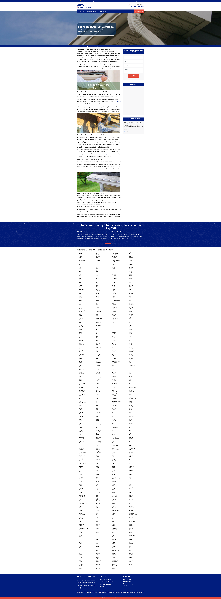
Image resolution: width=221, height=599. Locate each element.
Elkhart (97, 271)
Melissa (113, 368)
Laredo (113, 272)
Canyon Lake (81, 423)
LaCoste (97, 561)
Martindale (114, 350)
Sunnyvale (130, 419)
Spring (130, 397)
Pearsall (113, 492)
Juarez (97, 509)
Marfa (113, 341)
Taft (129, 424)
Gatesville (97, 352)
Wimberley (131, 543)
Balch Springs (81, 308)
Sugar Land (131, 413)
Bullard (80, 398)
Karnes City (98, 513)
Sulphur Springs (131, 416)
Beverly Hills (81, 344)
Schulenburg (131, 328)
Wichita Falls (131, 533)
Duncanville (81, 562)
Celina (80, 434)
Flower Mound (98, 311)
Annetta (80, 285)
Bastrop (80, 319)
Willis (129, 538)
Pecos (113, 498)
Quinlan (113, 556)
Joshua (97, 506)
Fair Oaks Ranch (99, 290)
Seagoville (130, 333)
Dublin (80, 560)
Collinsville (81, 478)
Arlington (80, 294)
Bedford (80, 329)
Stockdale (130, 409)
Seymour (130, 347)
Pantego (113, 484)
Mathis (113, 352)
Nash (113, 416)
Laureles (113, 279)
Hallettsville (98, 393)
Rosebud (130, 283)
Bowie (80, 366)
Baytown (80, 325)
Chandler (80, 440)
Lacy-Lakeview (98, 562)
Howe (97, 455)
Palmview (114, 474)
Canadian (81, 416)
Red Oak (113, 567)
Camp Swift (81, 415)
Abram (80, 254)
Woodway (130, 558)
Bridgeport (81, 380)
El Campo (97, 261)
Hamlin (97, 398)
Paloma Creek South (116, 478)
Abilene (80, 253)
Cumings (80, 521)
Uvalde (130, 467)
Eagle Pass (81, 565)
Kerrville (97, 528)
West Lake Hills (131, 506)
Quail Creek (114, 551)
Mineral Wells (114, 388)
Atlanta (80, 299)
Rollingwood (131, 278)
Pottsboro (114, 538)
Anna (80, 283)
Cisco (80, 456)
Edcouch (97, 252)
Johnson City (98, 500)
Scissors (130, 329)
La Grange (98, 546)
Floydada (97, 312)
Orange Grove (114, 460)
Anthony (80, 288)
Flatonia (97, 307)
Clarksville (81, 460)
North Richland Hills (115, 438)
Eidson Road (98, 260)
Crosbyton (81, 513)
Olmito (113, 452)
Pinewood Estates (115, 510)
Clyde (80, 471)
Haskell (97, 404)
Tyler (129, 462)
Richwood (130, 261)
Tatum (130, 428)
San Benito (131, 305)
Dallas (80, 527)
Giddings (97, 357)
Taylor (130, 430)
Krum (97, 540)
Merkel (113, 375)
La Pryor (97, 556)
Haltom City (98, 395)
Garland (97, 351)
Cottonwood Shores (83, 503)
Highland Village (98, 431)
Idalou (97, 473)
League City (114, 282)
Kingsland (97, 532)
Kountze (97, 538)
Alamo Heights (82, 260)
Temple (130, 434)
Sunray (130, 420)
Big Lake (80, 347)
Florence (97, 308)
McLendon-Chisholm (116, 361)
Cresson (80, 509)
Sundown (130, 417)
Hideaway (97, 428)
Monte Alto (114, 397)
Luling (113, 323)
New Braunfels (115, 427)
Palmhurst (114, 473)
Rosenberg (131, 285)
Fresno (97, 332)
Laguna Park (98, 567)
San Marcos (131, 314)
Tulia (129, 459)
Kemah (97, 520)
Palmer (113, 471)
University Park (131, 466)
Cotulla (80, 504)
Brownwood (81, 388)
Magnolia (114, 332)
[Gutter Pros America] (84, 5)
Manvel (113, 339)
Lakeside (113, 264)
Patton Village (114, 489)
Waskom (130, 491)
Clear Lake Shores (82, 463)
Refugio (130, 252)
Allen (80, 267)
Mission (113, 390)
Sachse (130, 297)
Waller (130, 488)
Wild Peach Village (132, 535)
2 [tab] (112, 243)
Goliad (97, 366)
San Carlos (131, 307)
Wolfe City (130, 550)
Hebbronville (98, 410)
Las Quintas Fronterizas (116, 276)
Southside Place (132, 391)
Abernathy (81, 252)
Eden (96, 253)
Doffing (80, 553)
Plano (113, 517)
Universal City (131, 464)
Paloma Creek (114, 477)
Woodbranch (131, 553)
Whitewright (131, 531)
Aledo (80, 264)
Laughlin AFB (114, 278)
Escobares (98, 283)
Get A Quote (139, 11)
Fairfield (97, 293)
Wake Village (131, 486)
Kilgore (97, 529)
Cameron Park (81, 413)
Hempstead (98, 417)
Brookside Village (82, 383)
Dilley (80, 550)
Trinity (130, 453)
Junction (97, 510)
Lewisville (114, 289)
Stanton (130, 405)
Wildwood (130, 536)
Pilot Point (114, 507)
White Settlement (132, 527)
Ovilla (113, 464)
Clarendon (81, 459)
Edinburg (97, 257)
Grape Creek (98, 379)
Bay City (80, 322)
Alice (80, 265)
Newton (113, 431)
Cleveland (81, 466)
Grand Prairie (98, 372)
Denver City (81, 543)
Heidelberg (98, 413)
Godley (97, 364)
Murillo (113, 410)
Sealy (130, 336)
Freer (97, 330)
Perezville (114, 502)
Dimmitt (80, 551)
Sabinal (130, 296)
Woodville (130, 557)
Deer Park (81, 538)
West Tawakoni (131, 513)
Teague (130, 433)
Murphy (113, 412)
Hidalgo (97, 427)
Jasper (97, 495)
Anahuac (80, 279)
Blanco (80, 352)
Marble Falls (114, 340)
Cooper (80, 492)
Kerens (97, 525)
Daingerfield (81, 524)
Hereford (97, 422)
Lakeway (113, 265)
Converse (81, 491)
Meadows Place (115, 365)
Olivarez (113, 451)
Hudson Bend (98, 459)
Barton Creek (81, 317)
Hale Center (98, 391)
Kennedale (98, 524)
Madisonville (114, 330)
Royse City (131, 292)
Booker (80, 362)
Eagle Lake (81, 564)
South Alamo (131, 384)
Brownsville (81, 387)
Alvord (80, 275)
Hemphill (97, 416)
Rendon (130, 253)
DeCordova (81, 536)
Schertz (130, 326)
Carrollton (81, 426)
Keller (97, 518)
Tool (129, 451)
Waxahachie (131, 493)
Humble (97, 463)
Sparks (130, 393)
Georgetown (98, 355)
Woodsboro (131, 556)
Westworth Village (132, 521)
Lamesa (113, 267)
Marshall (113, 347)
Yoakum (130, 562)
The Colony (131, 441)
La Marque (98, 551)
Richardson (131, 257)
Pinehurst (114, 509)
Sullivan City (131, 415)
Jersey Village (98, 498)
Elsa (96, 276)
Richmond (130, 260)
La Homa (97, 549)
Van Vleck (130, 475)
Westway (130, 518)
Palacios (113, 467)
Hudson (97, 457)
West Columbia (131, 504)
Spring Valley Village (132, 398)
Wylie (130, 561)
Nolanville (114, 435)
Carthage (81, 427)
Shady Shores (131, 350)
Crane (80, 507)
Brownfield (81, 384)
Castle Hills (81, 428)
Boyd (80, 368)
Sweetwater (131, 423)
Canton (80, 417)
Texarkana (131, 438)
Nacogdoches (114, 413)
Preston (113, 543)
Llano (113, 305)
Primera (113, 545)
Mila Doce (114, 384)
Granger (97, 376)
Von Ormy (130, 484)
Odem (113, 446)
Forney (97, 315)
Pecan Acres (114, 493)
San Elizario (131, 310)
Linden (113, 297)
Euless (97, 285)
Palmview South (115, 475)
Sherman (130, 361)
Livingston (114, 304)
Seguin (130, 339)
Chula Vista (81, 449)
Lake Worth (114, 261)
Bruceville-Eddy (82, 390)
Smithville (130, 373)
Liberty (113, 292)
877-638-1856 (137, 6)
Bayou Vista (81, 323)
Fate (96, 303)
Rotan (130, 288)
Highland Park (98, 430)
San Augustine (131, 304)
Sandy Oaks (131, 317)
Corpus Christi (81, 499)
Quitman (113, 557)
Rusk (129, 294)
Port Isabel (114, 525)
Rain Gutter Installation (105, 579)
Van (129, 471)
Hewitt (97, 423)
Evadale (97, 286)
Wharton (130, 522)
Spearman (130, 394)
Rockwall (130, 275)
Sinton (130, 369)
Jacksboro (97, 491)
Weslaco (130, 502)
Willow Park (131, 539)
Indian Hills (98, 474)
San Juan (130, 311)
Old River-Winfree (115, 449)
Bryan (80, 393)
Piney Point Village (115, 511)
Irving (97, 484)
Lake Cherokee (115, 253)
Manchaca (114, 335)
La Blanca (97, 543)
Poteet (113, 533)
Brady (80, 370)
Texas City (130, 440)
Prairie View (114, 539)
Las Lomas (114, 274)
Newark (113, 430)
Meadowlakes (114, 364)
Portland (113, 531)
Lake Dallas (114, 254)
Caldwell (80, 410)
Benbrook (81, 341)
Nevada (113, 424)
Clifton (80, 467)
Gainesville (98, 341)
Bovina (80, 365)
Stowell (130, 410)
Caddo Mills (81, 409)
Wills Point (130, 540)
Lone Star (114, 311)
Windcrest (130, 545)
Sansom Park (131, 319)
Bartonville (81, 318)
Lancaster (114, 270)
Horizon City (98, 449)
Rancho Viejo (114, 562)
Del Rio (80, 539)
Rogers (130, 276)
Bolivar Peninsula (82, 359)
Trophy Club (131, 455)
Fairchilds (97, 292)
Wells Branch (131, 500)
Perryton (113, 503)
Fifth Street (98, 305)
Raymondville (114, 565)
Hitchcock (97, 435)
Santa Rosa (131, 322)
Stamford (130, 404)
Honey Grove (98, 446)
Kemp (97, 521)
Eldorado (97, 267)
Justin (97, 511)
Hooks (97, 448)
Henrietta (97, 420)
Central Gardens (82, 437)
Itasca (97, 486)
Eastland (80, 569)
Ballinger (80, 311)
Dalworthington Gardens (83, 528)
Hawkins (97, 406)
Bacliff (80, 305)
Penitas (113, 500)
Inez (96, 475)
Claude (80, 462)
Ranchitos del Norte (116, 560)
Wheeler (130, 524)
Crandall (80, 506)
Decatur (80, 535)
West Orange (131, 510)
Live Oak (113, 303)
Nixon (113, 433)
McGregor (114, 358)
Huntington (98, 466)
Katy (96, 514)
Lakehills (113, 263)
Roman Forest (131, 281)
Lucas (113, 321)
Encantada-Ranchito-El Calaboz (101, 281)
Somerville (130, 379)
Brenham (81, 375)
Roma (130, 279)
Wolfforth (130, 551)
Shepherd (130, 359)
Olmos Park (114, 453)
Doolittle (80, 556)
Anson (80, 286)
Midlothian (114, 380)
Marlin (113, 346)
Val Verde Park (131, 470)
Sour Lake (130, 383)
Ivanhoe (97, 488)
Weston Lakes (131, 517)
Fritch (97, 337)
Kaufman (97, 516)
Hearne (97, 408)
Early (80, 567)
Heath (97, 409)
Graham (97, 369)
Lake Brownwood (99, 569)
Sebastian (130, 337)
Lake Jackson (114, 257)
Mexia (113, 377)
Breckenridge (81, 373)
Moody (113, 399)
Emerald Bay (98, 278)
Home (79, 11)
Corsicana (81, 502)
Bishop (80, 351)
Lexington (114, 290)
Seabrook (130, 330)
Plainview (114, 516)
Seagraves (130, 335)
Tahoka (130, 426)
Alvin (80, 274)
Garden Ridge (98, 347)
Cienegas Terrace (82, 452)
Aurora (80, 301)
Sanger (130, 318)
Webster (130, 496)
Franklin (97, 326)
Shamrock (130, 354)
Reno (130, 254)
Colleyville (81, 477)
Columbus (81, 481)
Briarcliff (80, 377)
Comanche (81, 482)
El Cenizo (97, 263)
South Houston (131, 386)
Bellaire (80, 333)
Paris (113, 485)
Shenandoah (131, 358)
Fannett (97, 297)
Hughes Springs (98, 462)
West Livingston (132, 507)
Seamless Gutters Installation (107, 581)
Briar (80, 376)
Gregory (97, 384)
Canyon (80, 420)
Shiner (130, 362)
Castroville (81, 430)
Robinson (130, 270)
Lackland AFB (98, 560)
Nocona (113, 434)
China (80, 445)
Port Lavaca (114, 527)
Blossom (80, 355)
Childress (80, 444)
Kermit (97, 527)
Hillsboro (97, 434)
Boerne (80, 358)
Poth (113, 535)
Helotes (97, 415)
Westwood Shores (132, 520)
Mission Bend (114, 391)
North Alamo (114, 437)
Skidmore (130, 370)
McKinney (114, 359)
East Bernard (81, 568)
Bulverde (80, 399)
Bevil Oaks (81, 346)
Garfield (97, 350)
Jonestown (98, 503)
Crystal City (81, 518)
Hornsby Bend (98, 451)
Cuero (80, 520)
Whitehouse (131, 528)
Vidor (130, 481)
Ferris (97, 304)
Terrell (130, 435)
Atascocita (81, 296)
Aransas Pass (81, 289)
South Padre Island (132, 387)
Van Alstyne (131, 473)
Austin (80, 303)
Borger (80, 364)
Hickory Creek (98, 424)
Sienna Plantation (132, 365)
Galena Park (98, 343)
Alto (80, 270)
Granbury (97, 370)
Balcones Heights (82, 310)
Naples (113, 415)
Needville (114, 423)
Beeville (80, 332)
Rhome (130, 256)
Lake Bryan (114, 252)
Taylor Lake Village (132, 431)
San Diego (130, 308)
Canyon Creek (81, 422)
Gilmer (97, 358)
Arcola (80, 292)
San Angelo (131, 301)
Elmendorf (98, 274)
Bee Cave (81, 330)
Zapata (130, 565)
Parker (113, 486)
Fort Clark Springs (99, 318)
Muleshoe (114, 408)
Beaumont (81, 328)
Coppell (80, 493)
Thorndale (130, 445)
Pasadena (114, 488)
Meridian (113, 373)
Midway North (114, 381)
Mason (113, 351)
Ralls (113, 558)
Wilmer (130, 542)
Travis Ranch (131, 452)
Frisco (97, 336)
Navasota (114, 420)
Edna (96, 259)
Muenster (114, 406)
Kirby (96, 535)
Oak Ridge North (115, 444)
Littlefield (114, 301)
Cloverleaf (81, 469)
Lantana (113, 271)
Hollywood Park (99, 441)
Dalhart (80, 525)
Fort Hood (98, 321)
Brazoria (80, 372)
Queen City (114, 554)
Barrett (80, 314)
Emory (97, 279)
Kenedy (97, 522)
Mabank (113, 329)
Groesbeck (98, 386)
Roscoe (130, 282)
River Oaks (131, 267)
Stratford (130, 412)
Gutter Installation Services (89, 11)
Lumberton (114, 325)
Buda (80, 395)
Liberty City (114, 293)
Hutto (97, 471)
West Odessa (131, 509)
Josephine (97, 504)
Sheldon (130, 357)
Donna (80, 554)
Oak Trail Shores (115, 445)
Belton (80, 339)
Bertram (80, 343)
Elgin (96, 270)
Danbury (80, 529)
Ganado (97, 346)
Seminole (130, 341)
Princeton (114, 546)
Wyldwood (131, 560)
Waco (130, 485)
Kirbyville (97, 536)
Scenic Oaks (131, 325)
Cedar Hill (81, 431)
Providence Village (115, 550)
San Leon (130, 312)
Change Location (140, 1)
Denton (80, 542)
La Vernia (97, 557)
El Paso (97, 265)
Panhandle (114, 481)
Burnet (80, 406)
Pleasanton (114, 520)
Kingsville (97, 533)
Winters (130, 549)
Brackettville (81, 369)
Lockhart (113, 308)
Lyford (113, 326)
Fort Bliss (97, 317)
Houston (97, 453)
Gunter (97, 390)
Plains (113, 514)
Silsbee (130, 368)
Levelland (114, 288)
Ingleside (97, 477)
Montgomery (114, 398)
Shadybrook (131, 351)
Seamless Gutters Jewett (95, 46)
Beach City (81, 326)
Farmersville (98, 300)
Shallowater (131, 352)
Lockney (113, 310)
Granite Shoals (98, 377)
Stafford (130, 402)
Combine (80, 485)
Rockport (130, 274)
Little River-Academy (116, 300)
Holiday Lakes (98, 437)
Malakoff (113, 333)
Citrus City (81, 457)
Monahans (114, 394)
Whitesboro (131, 529)
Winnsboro (131, 547)
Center (80, 435)
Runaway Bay (131, 293)
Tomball (130, 449)
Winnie (130, 546)
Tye (129, 460)
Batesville (81, 321)
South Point (131, 388)
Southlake (130, 390)
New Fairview (114, 428)
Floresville (97, 310)
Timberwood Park (132, 448)
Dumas (80, 561)
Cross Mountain (82, 514)
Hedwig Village (98, 412)
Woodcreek (131, 554)
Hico (96, 426)
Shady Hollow (131, 348)
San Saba (130, 315)
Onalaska (114, 457)
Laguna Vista (98, 568)
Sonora (130, 380)
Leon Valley (114, 285)
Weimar (130, 498)
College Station (82, 475)
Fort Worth (98, 323)
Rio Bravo (130, 263)
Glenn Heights (98, 362)
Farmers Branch (99, 299)
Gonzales (97, 368)
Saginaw (130, 299)
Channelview (81, 441)
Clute (80, 470)
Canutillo (80, 419)
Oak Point (114, 442)
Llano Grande (114, 307)
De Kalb (80, 532)
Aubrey (80, 300)
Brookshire (81, 381)
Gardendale (98, 348)
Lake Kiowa (114, 259)
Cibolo (80, 451)
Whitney (130, 532)
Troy (129, 457)
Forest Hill (97, 314)
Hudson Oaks (98, 460)
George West (98, 354)
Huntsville (97, 467)
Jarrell (97, 493)
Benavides (81, 340)
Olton (113, 456)
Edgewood (98, 256)
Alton (80, 271)
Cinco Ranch (81, 453)
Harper (97, 402)
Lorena (113, 315)
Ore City (113, 462)
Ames (80, 278)
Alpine (80, 268)
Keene (97, 517)
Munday (113, 409)
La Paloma (98, 553)
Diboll (80, 547)
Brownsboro (81, 386)
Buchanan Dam (82, 394)
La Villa (97, 558)
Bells (80, 336)
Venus (130, 477)
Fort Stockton (98, 322)
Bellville (80, 337)
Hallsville (97, 394)
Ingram (97, 478)
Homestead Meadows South (101, 444)
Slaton (130, 372)
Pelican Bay (114, 499)
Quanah (113, 553)
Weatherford (131, 495)
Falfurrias (97, 296)
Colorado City (81, 480)
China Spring (81, 448)
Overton (113, 463)
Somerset (130, 377)
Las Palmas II (114, 275)
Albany (80, 261)
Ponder (113, 521)
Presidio (113, 542)
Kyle (96, 542)
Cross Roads (81, 516)
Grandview (98, 375)
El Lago (97, 264)
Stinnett (130, 408)
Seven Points (131, 346)
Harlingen (97, 401)
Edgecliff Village (98, 254)
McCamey (114, 357)
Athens (80, 297)
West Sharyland (131, 511)
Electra (97, 268)
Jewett (97, 499)
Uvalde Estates (131, 469)
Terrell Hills (131, 437)
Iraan (97, 482)
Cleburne (80, 464)
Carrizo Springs (82, 424)
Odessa (113, 448)
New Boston (114, 426)
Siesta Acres (131, 366)
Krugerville (98, 539)
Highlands (97, 433)
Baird (80, 307)
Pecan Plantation (115, 496)
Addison (80, 256)
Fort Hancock (98, 319)
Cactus (80, 408)
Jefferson (97, 496)
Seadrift (130, 332)
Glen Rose (97, 361)
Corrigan (80, 500)
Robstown (130, 271)
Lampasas (114, 268)
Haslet (97, 405)
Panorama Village (115, 482)
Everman (97, 288)
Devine (80, 546)
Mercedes (114, 372)
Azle (80, 304)
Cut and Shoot (81, 522)
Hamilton (97, 397)
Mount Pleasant (115, 404)
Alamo (80, 259)
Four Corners (98, 325)
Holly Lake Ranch (99, 440)
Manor (113, 336)
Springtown (131, 399)
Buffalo (80, 397)
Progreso (114, 547)
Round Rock (131, 289)
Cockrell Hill (81, 473)
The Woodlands (131, 444)
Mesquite (114, 376)
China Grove (81, 446)
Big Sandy (81, 348)
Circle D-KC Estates (82, 455)
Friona (97, 335)
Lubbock (113, 319)
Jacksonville (98, 492)
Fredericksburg (98, 328)
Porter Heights (115, 529)
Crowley (80, 517)
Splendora (130, 395)
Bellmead (81, 335)
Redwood (114, 569)
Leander (113, 283)
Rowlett (130, 290)
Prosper (113, 549)
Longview (114, 312)
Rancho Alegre (115, 561)
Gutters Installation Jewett (85, 46)
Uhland (130, 463)
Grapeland (97, 380)
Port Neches (114, 528)
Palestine (114, 469)
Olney (113, 455)
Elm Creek (97, 272)
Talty (129, 427)
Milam (113, 386)
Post (113, 532)
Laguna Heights (98, 565)
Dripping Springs (82, 558)
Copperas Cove (82, 496)
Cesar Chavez (81, 438)
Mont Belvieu (114, 395)
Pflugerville (114, 504)
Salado (130, 300)
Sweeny (130, 422)
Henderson (98, 419)
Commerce (81, 488)
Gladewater (98, 359)
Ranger (113, 564)
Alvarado (80, 272)
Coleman (80, 474)
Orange (113, 459)
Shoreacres (131, 364)
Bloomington (81, 354)
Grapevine (97, 381)
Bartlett (80, 315)
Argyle (80, 293)
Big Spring (81, 350)
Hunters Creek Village (100, 464)
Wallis (130, 489)
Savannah (130, 323)
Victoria (130, 480)
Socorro (130, 376)
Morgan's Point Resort (116, 401)
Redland (113, 568)
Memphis (114, 369)
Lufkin (113, 322)
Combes (80, 484)
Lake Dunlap (114, 256)
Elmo (97, 275)
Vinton (130, 482)
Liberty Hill (114, 294)
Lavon (113, 281)
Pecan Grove (114, 495)
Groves (97, 387)
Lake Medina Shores (116, 260)
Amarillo (80, 276)
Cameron (81, 412)
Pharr (113, 506)
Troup (130, 456)
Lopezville (114, 314)
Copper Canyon (82, 495)
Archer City (81, 290)
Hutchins (97, 470)
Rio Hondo (131, 265)
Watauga (130, 492)
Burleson (80, 405)
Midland (113, 379)
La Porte (97, 554)
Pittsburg (113, 513)
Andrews (80, 281)
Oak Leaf (114, 441)
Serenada (130, 343)
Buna (80, 401)
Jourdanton (98, 507)
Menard (113, 370)
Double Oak (81, 557)
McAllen (113, 355)
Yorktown (130, 564)
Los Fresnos (114, 317)
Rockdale (130, 272)
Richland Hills (131, 259)
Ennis (97, 282)
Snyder (130, 375)
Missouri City (114, 393)
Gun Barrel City (98, 388)
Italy (96, 485)
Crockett (80, 510)
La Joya (97, 550)
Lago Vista (98, 564)
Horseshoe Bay (98, 452)
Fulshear (97, 339)
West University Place (133, 514)
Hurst (97, 469)
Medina (113, 366)
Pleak (113, 518)
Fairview (97, 294)
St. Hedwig (131, 401)
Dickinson (81, 549)
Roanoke (130, 268)
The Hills (130, 442)
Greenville (97, 383)
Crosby (80, 511)
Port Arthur (114, 524)
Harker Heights (98, 399)
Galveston (97, 344)
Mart (113, 348)
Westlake (130, 516)
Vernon (130, 478)
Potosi (113, 536)
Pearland (113, 491)
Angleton (80, 282)
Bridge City (81, 379)
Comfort (80, 486)
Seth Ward (130, 344)
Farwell (97, 301)
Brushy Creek (81, 391)
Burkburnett (81, 404)
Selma (130, 340)
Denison (80, 540)
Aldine (80, 263)
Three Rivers (131, 446)
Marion (113, 343)
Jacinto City (98, 489)
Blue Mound (81, 357)
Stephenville (131, 406)
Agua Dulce (81, 257)
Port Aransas (114, 522)
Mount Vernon (114, 405)
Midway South (114, 383)
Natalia (113, 419)
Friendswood (98, 333)
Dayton (80, 531)
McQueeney (114, 362)
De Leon (80, 533)
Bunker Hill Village (82, 402)
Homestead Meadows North (101, 442)
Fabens (97, 289)
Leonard (113, 286)
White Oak (130, 525)
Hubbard (97, 456)
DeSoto (80, 545)
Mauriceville (114, 354)
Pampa (113, 480)
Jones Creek (98, 502)
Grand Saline (98, 373)
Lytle (113, 328)
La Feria (97, 545)
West (130, 503)
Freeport (97, 329)
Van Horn (130, 474)
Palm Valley (114, 470)
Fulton (97, 340)
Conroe (80, 489)
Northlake (114, 440)
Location (102, 586)
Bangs (80, 312)
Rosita (130, 286)
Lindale (113, 296)
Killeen (97, 531)
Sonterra (130, 381)
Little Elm (114, 299)
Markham (114, 344)
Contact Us (103, 11)
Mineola (113, 387)
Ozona (113, 466)
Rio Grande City (131, 264)
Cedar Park (81, 433)
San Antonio (131, 303)
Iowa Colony (98, 480)
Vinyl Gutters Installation (106, 584)
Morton (113, 402)
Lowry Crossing (115, 318)
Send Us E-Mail (127, 581)
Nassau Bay (114, 417)
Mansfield (114, 337)
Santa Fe (130, 321)
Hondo (97, 445)
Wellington (131, 499)
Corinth (80, 498)
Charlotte (81, 442)
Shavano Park (131, 355)
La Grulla (97, 547)
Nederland (114, 422)
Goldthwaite (98, 365)
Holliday (97, 438)
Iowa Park (97, 481)
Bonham (80, 361)
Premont (113, 540)
